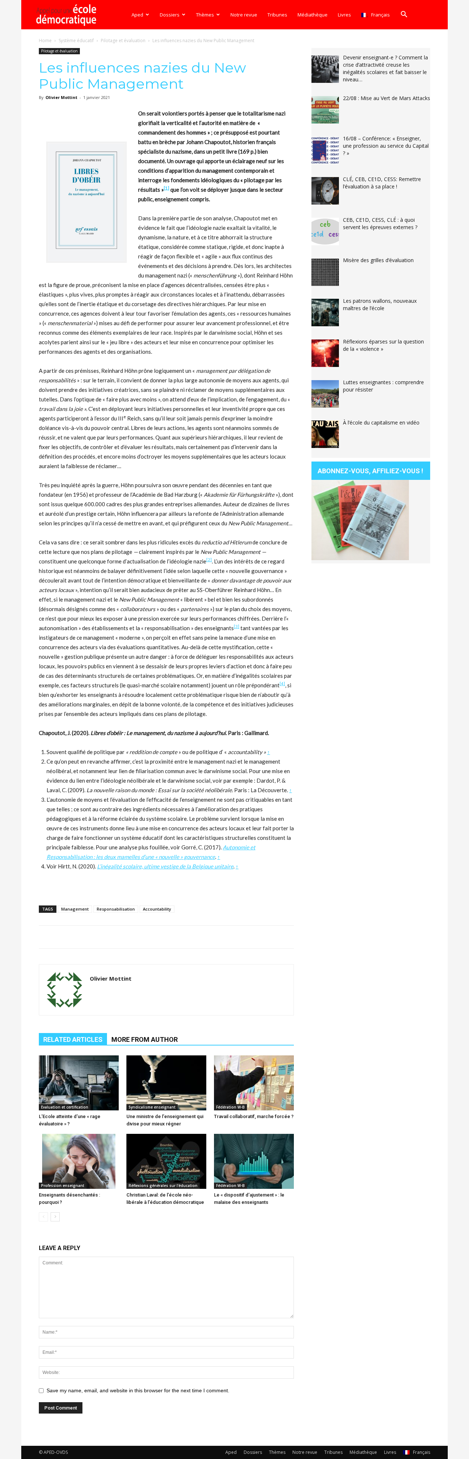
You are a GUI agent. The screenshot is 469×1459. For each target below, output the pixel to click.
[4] (282, 683)
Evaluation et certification (64, 1107)
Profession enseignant (62, 1185)
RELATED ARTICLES (73, 1039)
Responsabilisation (116, 909)
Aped (137, 14)
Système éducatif (76, 40)
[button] (404, 15)
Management (75, 909)
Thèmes (205, 14)
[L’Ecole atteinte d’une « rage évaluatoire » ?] (79, 1082)
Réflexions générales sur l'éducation (163, 1185)
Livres (344, 14)
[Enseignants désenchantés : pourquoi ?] (79, 1161)
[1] (166, 187)
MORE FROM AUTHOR (144, 1039)
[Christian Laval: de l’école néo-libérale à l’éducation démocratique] (166, 1161)
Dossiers (170, 14)
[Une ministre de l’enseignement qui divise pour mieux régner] (166, 1082)
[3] (236, 626)
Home (45, 40)
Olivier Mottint (61, 97)
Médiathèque (313, 14)
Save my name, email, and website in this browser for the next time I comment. (138, 1390)
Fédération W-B (230, 1107)
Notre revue (243, 14)
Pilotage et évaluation (123, 40)
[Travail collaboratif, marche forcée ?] (254, 1082)
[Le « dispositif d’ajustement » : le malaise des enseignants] (254, 1161)
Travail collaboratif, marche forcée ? (253, 1116)
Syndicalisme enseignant (152, 1107)
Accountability (157, 909)
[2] (209, 559)
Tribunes (277, 14)
